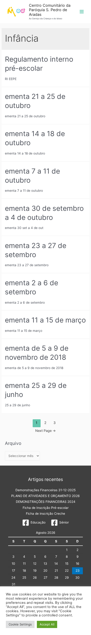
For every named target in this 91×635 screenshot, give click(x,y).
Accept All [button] (47, 624)
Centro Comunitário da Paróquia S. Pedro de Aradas (49, 10)
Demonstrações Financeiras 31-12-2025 (45, 490)
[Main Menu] (82, 12)
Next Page (45, 431)
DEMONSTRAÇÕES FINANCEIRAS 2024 (45, 502)
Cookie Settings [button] (20, 624)
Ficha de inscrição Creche (45, 513)
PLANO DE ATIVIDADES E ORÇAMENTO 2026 (45, 496)
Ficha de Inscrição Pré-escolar (46, 508)
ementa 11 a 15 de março (45, 320)
